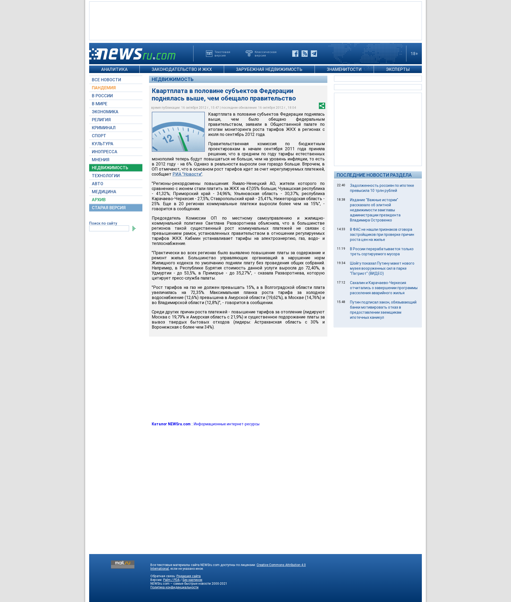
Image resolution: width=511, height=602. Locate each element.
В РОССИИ (102, 95)
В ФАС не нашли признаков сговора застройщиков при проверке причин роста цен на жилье (382, 234)
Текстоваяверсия (222, 53)
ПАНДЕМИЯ (104, 87)
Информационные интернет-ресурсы (226, 424)
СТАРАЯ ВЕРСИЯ (109, 207)
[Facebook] (295, 53)
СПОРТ (99, 135)
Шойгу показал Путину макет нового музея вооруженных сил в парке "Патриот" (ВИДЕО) (382, 268)
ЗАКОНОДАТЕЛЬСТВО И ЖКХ (182, 69)
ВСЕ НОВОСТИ (106, 79)
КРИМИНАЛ (104, 127)
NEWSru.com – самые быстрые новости (180, 583)
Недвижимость (172, 79)
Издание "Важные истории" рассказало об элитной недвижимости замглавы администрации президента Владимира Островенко (375, 210)
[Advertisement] (255, 20)
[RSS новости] (305, 53)
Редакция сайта (188, 576)
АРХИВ (99, 199)
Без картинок (192, 580)
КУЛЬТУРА (102, 143)
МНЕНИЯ (100, 159)
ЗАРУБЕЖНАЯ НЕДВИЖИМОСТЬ (269, 69)
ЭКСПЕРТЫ (398, 69)
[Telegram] (314, 53)
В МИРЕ (99, 103)
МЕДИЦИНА (104, 191)
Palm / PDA (171, 580)
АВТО (97, 183)
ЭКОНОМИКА (105, 111)
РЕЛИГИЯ (101, 119)
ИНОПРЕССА (104, 151)
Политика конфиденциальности (174, 587)
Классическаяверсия (266, 53)
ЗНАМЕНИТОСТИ (344, 69)
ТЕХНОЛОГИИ (106, 175)
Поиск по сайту (103, 223)
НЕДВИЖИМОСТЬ (110, 167)
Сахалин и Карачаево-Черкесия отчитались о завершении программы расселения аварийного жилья (384, 288)
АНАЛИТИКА (114, 69)
